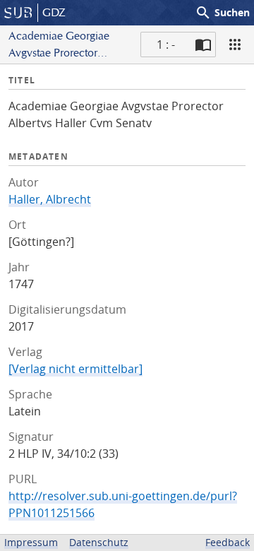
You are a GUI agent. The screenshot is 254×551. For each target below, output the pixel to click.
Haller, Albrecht (49, 199)
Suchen (222, 12)
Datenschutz (98, 542)
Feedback (227, 542)
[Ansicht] (235, 44)
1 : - (166, 44)
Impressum (31, 542)
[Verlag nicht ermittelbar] (75, 369)
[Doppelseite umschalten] (203, 44)
